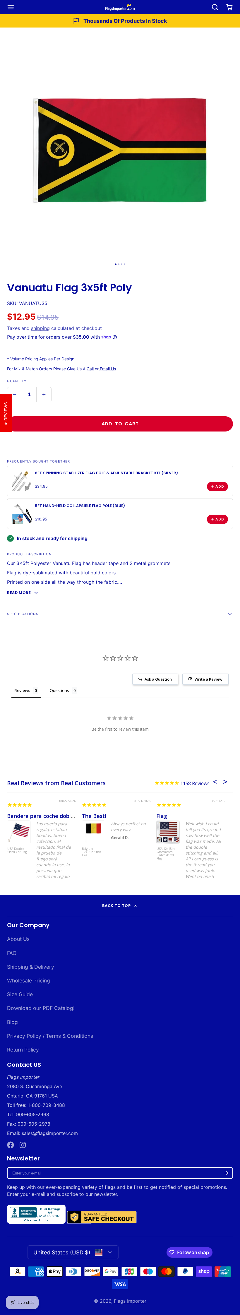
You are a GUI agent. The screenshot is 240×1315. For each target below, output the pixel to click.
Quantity (16, 381)
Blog (12, 1022)
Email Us (107, 369)
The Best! (94, 815)
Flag (161, 815)
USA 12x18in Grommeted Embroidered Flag (166, 853)
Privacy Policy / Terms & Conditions (50, 1036)
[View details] (22, 481)
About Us (18, 939)
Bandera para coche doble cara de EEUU (59, 815)
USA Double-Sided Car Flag (17, 850)
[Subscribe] (226, 1173)
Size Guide (20, 994)
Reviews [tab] (22, 690)
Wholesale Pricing (28, 980)
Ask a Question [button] (158, 679)
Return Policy (23, 1050)
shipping (40, 328)
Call (90, 369)
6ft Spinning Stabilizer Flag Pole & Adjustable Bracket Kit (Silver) (106, 472)
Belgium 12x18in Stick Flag (91, 852)
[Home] (120, 7)
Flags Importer (130, 1301)
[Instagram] (23, 1144)
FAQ (11, 953)
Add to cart (120, 423)
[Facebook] (10, 1144)
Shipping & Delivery (30, 967)
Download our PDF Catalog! (41, 1008)
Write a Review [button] (208, 679)
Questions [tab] (59, 690)
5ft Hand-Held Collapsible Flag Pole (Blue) (80, 505)
